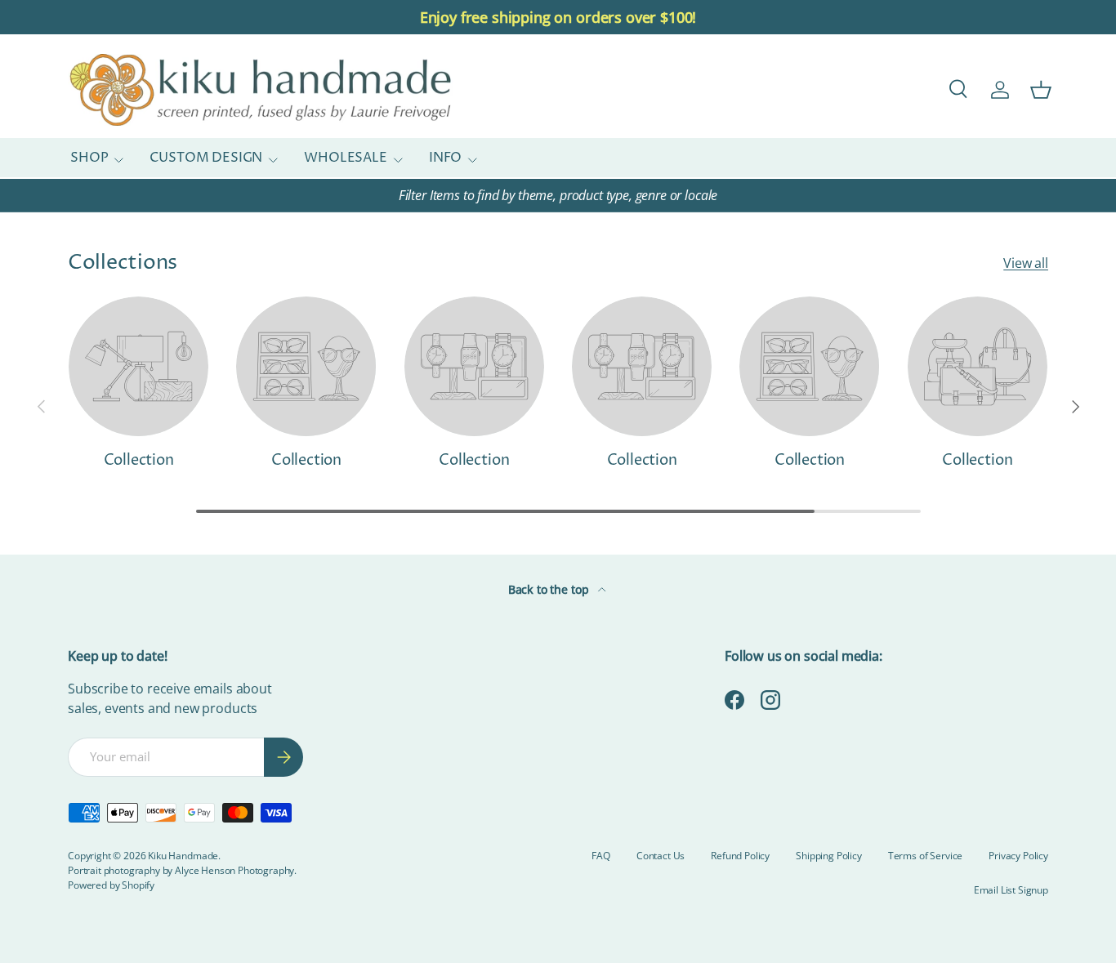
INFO (445, 158)
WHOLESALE (345, 158)
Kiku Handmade (183, 856)
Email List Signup (1011, 890)
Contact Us (660, 856)
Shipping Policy (829, 856)
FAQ (600, 856)
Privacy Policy (1018, 856)
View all (1025, 263)
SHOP (89, 158)
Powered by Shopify (111, 885)
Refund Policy (740, 856)
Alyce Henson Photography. (236, 870)
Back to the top (549, 589)
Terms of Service (925, 856)
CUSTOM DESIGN (206, 158)
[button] (1040, 89)
